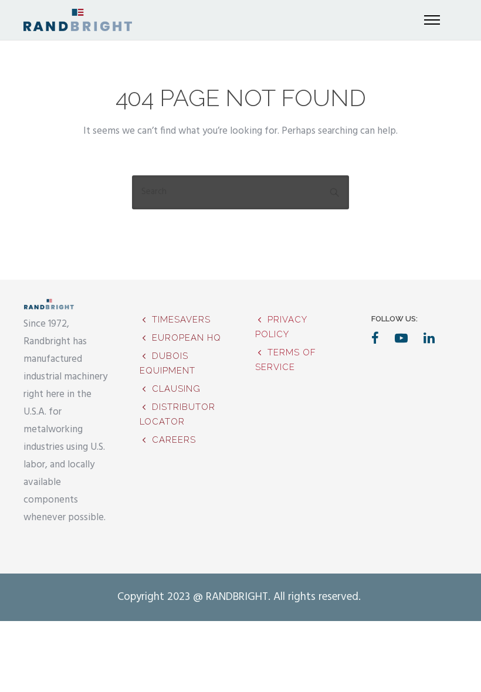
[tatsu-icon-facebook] (378, 337)
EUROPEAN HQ (186, 338)
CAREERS (174, 440)
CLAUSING (176, 389)
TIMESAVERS (181, 319)
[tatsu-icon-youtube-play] (405, 337)
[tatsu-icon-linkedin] (429, 337)
